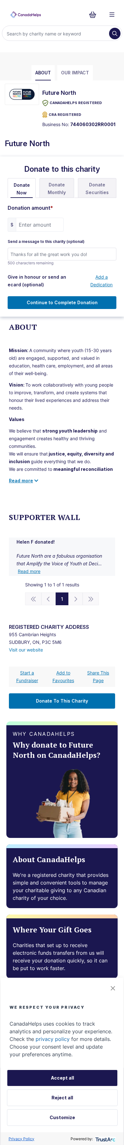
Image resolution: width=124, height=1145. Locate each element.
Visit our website (26, 649)
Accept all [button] (62, 1078)
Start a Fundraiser (27, 676)
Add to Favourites (63, 676)
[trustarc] (105, 1139)
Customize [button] (62, 1117)
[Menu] (111, 14)
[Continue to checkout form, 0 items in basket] (94, 14)
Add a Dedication (101, 280)
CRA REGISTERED (65, 114)
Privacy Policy (21, 1138)
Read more (29, 571)
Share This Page (98, 676)
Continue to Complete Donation (62, 302)
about (43, 72)
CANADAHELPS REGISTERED (76, 103)
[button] (113, 988)
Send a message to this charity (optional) (46, 241)
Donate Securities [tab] (97, 188)
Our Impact (75, 72)
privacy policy (53, 1039)
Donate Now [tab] (22, 188)
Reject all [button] (62, 1097)
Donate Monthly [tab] (57, 188)
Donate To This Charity (62, 701)
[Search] (115, 33)
